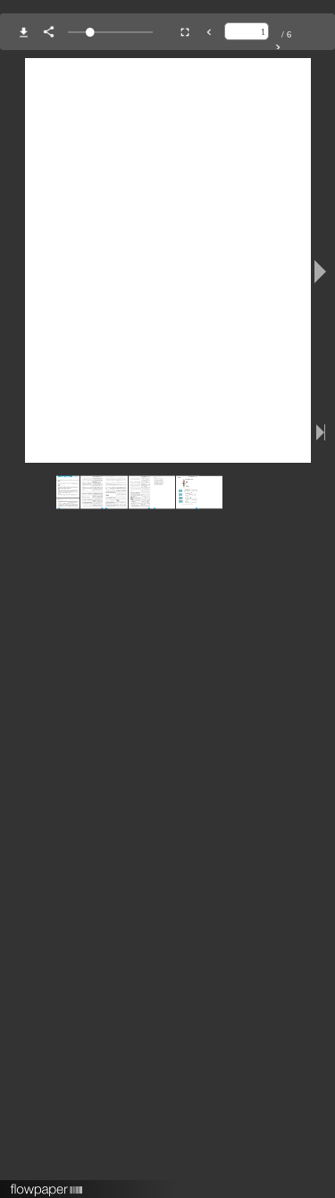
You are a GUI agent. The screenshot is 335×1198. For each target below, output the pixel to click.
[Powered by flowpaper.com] (47, 1184)
